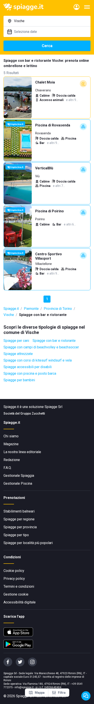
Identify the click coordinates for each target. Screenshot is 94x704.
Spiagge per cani (16, 341)
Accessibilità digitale (19, 602)
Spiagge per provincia (20, 527)
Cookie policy (13, 571)
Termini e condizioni (18, 586)
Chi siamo (11, 436)
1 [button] (47, 299)
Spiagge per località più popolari (28, 543)
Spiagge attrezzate (18, 354)
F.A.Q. (7, 468)
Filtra (62, 692)
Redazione (11, 460)
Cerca (47, 45)
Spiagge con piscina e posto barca (29, 373)
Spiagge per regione (19, 519)
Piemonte (31, 309)
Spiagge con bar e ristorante (54, 341)
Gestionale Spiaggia (18, 475)
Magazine (11, 444)
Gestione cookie (15, 594)
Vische (8, 315)
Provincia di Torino (58, 309)
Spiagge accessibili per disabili (27, 367)
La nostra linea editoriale (22, 452)
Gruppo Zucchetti (32, 413)
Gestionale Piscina (17, 483)
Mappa (40, 692)
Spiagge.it (11, 309)
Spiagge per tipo (16, 535)
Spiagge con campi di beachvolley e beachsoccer (41, 347)
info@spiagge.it (24, 687)
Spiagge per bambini (19, 380)
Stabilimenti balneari (19, 511)
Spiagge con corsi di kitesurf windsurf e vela (37, 360)
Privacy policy (14, 578)
